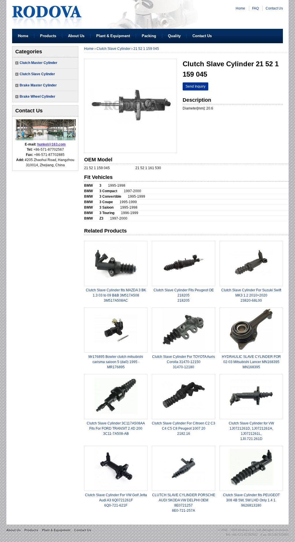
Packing (149, 36)
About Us (76, 36)
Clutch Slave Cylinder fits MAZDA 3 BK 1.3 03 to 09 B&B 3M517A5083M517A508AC (116, 295)
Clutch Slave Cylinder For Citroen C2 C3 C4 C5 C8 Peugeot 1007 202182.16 (183, 428)
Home (240, 8)
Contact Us (274, 8)
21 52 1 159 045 (146, 49)
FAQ (255, 8)
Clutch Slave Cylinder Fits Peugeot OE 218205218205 (184, 295)
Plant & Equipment (113, 36)
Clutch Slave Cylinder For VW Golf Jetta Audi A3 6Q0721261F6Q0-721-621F (116, 500)
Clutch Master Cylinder (38, 63)
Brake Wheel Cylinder (37, 97)
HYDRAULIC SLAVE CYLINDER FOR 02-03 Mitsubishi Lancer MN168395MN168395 (251, 362)
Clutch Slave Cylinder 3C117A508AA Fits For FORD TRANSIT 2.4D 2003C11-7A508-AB (116, 428)
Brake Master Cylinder (38, 85)
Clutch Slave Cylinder (37, 74)
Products (48, 36)
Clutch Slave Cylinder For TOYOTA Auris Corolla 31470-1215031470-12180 (183, 362)
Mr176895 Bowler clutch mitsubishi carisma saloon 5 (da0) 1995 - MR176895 (115, 362)
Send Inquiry (195, 86)
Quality (174, 36)
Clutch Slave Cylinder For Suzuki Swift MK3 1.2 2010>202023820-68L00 (251, 295)
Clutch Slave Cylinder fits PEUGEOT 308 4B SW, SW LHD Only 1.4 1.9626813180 (251, 500)
